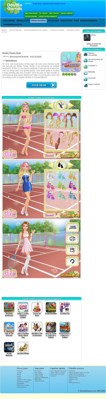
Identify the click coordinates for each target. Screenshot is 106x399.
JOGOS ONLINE (15, 30)
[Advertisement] (41, 42)
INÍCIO (4, 30)
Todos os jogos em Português (94, 45)
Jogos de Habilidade (41, 377)
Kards (19, 376)
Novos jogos (22, 368)
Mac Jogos (54, 13)
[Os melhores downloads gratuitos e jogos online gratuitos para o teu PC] (12, 7)
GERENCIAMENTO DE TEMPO (36, 30)
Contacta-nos (73, 379)
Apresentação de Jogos (58, 371)
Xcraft (19, 373)
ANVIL (19, 374)
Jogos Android (94, 84)
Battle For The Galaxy (24, 380)
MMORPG (38, 379)
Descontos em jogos (57, 374)
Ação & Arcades (9, 20)
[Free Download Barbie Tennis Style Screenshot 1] (41, 129)
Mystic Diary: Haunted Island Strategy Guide (49, 3)
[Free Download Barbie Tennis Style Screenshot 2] (41, 189)
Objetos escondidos (48, 16)
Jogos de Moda (36, 56)
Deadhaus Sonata (23, 382)
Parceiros (72, 371)
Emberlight (20, 383)
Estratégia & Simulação (88, 20)
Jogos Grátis (66, 13)
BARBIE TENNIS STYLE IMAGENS (41, 98)
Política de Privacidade (76, 374)
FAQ (70, 381)
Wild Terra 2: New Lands (23, 386)
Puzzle (76, 20)
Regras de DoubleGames (77, 376)
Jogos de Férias (53, 20)
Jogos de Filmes (66, 20)
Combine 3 (92, 66)
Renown (19, 371)
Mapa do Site (73, 377)
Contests (53, 376)
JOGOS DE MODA (57, 30)
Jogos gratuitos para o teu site (79, 372)
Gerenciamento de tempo (12, 24)
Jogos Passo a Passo (57, 372)
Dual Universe (21, 387)
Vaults (19, 378)
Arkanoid (91, 78)
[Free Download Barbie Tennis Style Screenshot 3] (41, 248)
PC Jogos (43, 13)
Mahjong (91, 72)
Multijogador (31, 13)
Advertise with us (74, 382)
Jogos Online (31, 16)
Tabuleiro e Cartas (23, 20)
